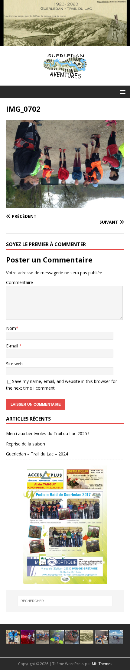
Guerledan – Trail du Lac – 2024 (37, 454)
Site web (14, 364)
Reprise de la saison (25, 444)
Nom (11, 328)
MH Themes (102, 663)
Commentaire (19, 282)
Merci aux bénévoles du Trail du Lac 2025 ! (47, 433)
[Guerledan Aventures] (65, 43)
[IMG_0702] (65, 204)
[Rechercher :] (65, 601)
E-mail (12, 346)
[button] (121, 91)
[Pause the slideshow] (105, 525)
